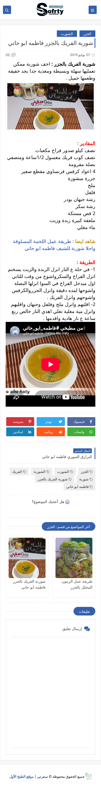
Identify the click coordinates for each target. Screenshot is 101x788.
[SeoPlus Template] (88, 776)
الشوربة (40, 471)
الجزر (87, 33)
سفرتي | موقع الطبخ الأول (28, 776)
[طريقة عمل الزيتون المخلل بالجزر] (73, 558)
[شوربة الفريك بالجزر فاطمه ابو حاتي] (27, 558)
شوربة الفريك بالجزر (53, 479)
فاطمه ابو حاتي (77, 486)
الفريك (17, 471)
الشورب (67, 33)
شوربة (84, 479)
